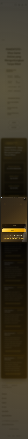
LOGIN (14, 225)
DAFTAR (13, 230)
